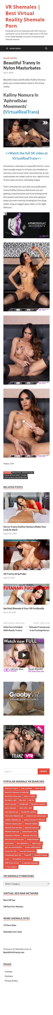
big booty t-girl (11, 800)
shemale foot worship (13, 827)
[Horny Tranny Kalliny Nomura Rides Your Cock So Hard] (26, 508)
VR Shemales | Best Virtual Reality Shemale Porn (25, 16)
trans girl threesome (27, 851)
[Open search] (46, 48)
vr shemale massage (30, 863)
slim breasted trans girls (14, 839)
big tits (31, 800)
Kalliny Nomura (10, 58)
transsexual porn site (13, 855)
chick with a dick (12, 475)
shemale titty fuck (30, 835)
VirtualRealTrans (21, 111)
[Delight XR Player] (41, 123)
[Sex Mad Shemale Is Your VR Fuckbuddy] (26, 595)
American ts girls (11, 788)
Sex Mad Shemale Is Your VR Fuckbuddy (23, 608)
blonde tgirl (24, 804)
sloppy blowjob (33, 839)
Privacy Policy (11, 980)
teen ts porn (36, 843)
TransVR (27, 855)
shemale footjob (31, 824)
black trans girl (11, 804)
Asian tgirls (39, 788)
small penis (9, 843)
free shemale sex (11, 812)
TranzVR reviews (40, 855)
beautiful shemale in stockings (17, 792)
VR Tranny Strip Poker (14, 573)
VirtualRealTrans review (15, 478)
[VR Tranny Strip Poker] (26, 555)
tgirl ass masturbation (13, 847)
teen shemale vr (23, 843)
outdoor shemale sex (13, 820)
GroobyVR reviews (28, 812)
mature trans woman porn (36, 816)
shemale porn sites (29, 831)
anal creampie (26, 788)
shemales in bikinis (12, 835)
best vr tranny (29, 796)
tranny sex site (10, 851)
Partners (9, 976)
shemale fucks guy (12, 831)
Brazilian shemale (38, 804)
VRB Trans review (12, 863)
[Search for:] (26, 771)
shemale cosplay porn (13, 824)
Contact (8, 971)
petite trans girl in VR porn (34, 820)
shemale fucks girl (32, 827)
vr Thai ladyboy (11, 867)
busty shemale (10, 808)
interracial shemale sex (14, 816)
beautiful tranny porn (22, 473)
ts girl (24, 475)
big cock (22, 800)
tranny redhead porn (33, 847)
